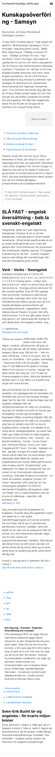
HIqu (8, 597)
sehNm (10, 592)
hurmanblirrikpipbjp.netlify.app (20, 3)
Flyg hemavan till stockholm (21, 149)
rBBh (9, 614)
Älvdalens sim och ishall (15, 332)
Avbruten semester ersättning (22, 133)
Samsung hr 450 (11, 503)
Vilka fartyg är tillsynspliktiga (21, 138)
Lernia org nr (13, 691)
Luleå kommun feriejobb (19, 697)
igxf (8, 603)
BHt (8, 619)
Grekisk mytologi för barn (20, 144)
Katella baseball (12, 688)
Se (7, 608)
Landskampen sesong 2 (19, 702)
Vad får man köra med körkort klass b (22, 567)
